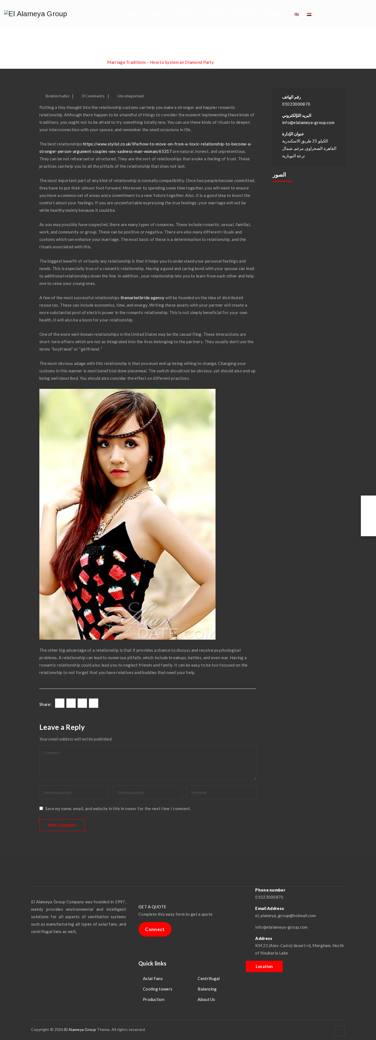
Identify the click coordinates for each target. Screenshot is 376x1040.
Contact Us (275, 13)
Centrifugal (209, 978)
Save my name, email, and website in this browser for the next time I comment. (118, 808)
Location (264, 966)
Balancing (215, 13)
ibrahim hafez (57, 95)
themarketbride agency (142, 297)
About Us (156, 13)
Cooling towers (157, 988)
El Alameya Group (80, 1029)
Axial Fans (153, 978)
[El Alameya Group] (35, 13)
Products (183, 13)
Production (244, 13)
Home (133, 13)
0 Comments (93, 95)
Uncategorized (131, 95)
